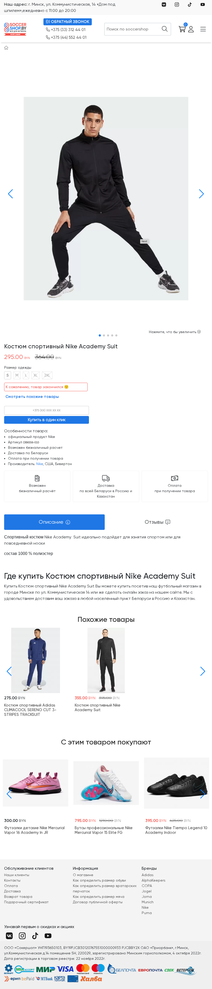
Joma (147, 896)
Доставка (12, 891)
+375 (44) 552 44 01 (68, 37)
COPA (147, 886)
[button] (9, 194)
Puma (147, 913)
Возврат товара (18, 896)
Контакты (12, 880)
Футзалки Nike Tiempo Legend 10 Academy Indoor (176, 830)
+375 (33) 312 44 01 (68, 29)
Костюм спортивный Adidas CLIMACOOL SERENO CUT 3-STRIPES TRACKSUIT (30, 710)
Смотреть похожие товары (32, 396)
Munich (148, 902)
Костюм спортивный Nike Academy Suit (97, 707)
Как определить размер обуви (99, 880)
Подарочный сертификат (26, 902)
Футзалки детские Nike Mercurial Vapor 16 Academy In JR (34, 830)
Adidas (148, 875)
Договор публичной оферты (98, 902)
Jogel (147, 891)
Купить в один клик (47, 419)
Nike (39, 464)
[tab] (54, 522)
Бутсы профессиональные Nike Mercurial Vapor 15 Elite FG (104, 830)
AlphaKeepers (153, 880)
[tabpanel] (106, 568)
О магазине (83, 875)
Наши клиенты (16, 875)
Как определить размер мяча (98, 896)
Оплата (11, 886)
